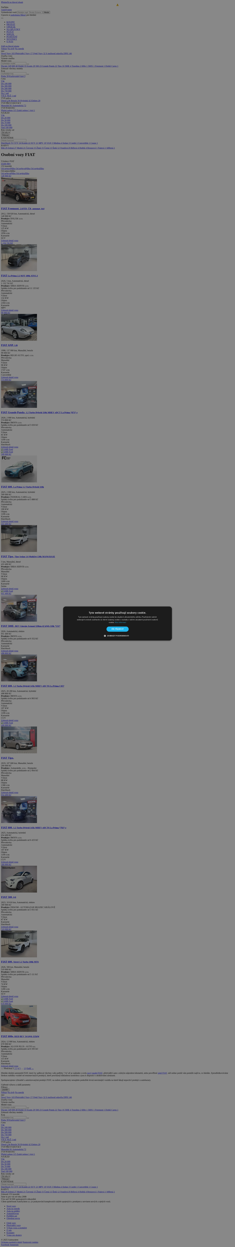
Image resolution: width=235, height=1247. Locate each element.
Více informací (120, 622)
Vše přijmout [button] (117, 629)
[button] (117, 635)
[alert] (117, 623)
